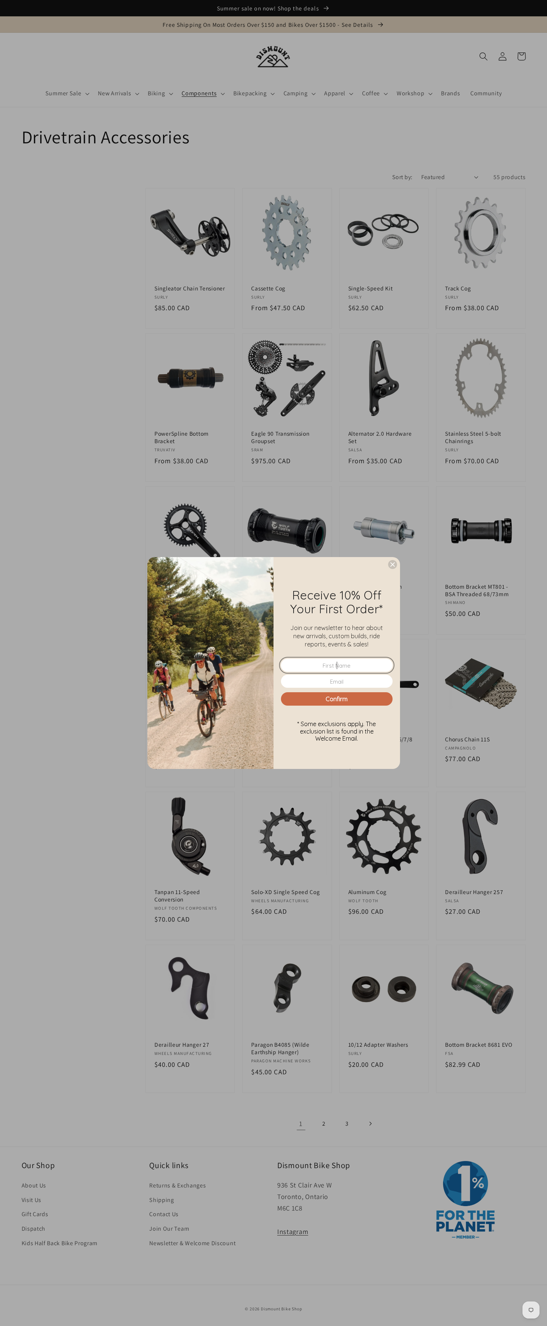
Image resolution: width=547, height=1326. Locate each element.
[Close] (392, 564)
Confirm (337, 699)
